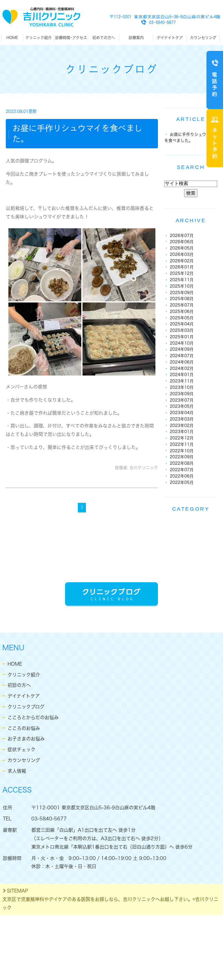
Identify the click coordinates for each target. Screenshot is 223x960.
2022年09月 (182, 457)
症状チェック (21, 749)
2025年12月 (182, 273)
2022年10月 (182, 451)
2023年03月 (182, 419)
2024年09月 (182, 349)
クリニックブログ (26, 706)
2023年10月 (182, 387)
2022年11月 (182, 444)
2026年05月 (182, 248)
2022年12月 (182, 438)
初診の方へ (19, 685)
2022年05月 (182, 482)
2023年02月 (182, 425)
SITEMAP (17, 890)
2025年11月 (182, 280)
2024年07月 (182, 356)
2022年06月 (182, 476)
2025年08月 (182, 299)
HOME (12, 38)
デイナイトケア (24, 696)
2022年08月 (182, 463)
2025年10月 (182, 286)
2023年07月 (182, 400)
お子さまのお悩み (26, 738)
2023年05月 (182, 406)
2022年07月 (182, 470)
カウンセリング (203, 38)
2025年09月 (182, 293)
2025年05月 (182, 318)
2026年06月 (182, 242)
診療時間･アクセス (71, 38)
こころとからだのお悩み (33, 717)
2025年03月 (182, 330)
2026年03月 (182, 254)
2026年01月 (182, 267)
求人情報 (17, 771)
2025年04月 (182, 324)
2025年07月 (182, 305)
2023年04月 (182, 413)
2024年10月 (182, 343)
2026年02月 (182, 261)
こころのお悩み (24, 728)
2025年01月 (182, 337)
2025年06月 (182, 311)
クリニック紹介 (24, 674)
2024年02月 (182, 368)
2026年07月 (182, 236)
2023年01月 (182, 432)
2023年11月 (182, 381)
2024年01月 (182, 375)
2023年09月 (182, 394)
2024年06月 (182, 362)
